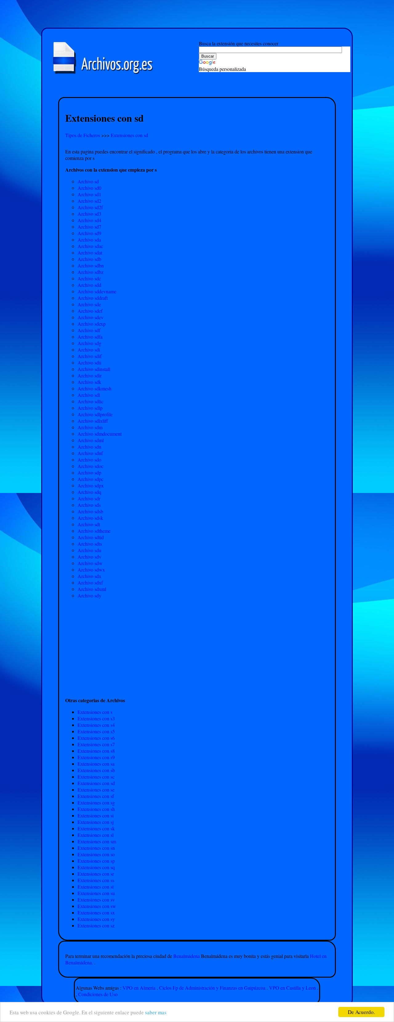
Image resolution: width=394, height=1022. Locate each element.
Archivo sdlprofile (95, 414)
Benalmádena (187, 956)
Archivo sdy (89, 595)
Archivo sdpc (90, 479)
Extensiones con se (96, 789)
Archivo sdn (89, 446)
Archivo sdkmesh (94, 388)
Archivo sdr (89, 498)
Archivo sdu (89, 550)
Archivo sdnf (90, 453)
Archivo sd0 (89, 188)
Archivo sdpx (91, 485)
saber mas (156, 1012)
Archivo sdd (89, 285)
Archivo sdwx (91, 569)
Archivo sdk (89, 382)
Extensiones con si (96, 815)
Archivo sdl (89, 395)
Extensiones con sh (96, 809)
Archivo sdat (90, 252)
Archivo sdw (90, 563)
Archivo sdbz (90, 272)
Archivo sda (89, 239)
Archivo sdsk (90, 518)
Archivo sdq (89, 492)
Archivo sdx (89, 576)
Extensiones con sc (96, 776)
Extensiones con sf (96, 796)
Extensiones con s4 (96, 725)
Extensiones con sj (96, 822)
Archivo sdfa (90, 336)
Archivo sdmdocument (100, 433)
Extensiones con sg (96, 802)
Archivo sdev (90, 317)
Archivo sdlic (90, 401)
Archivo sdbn (91, 265)
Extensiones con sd (129, 135)
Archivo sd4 (89, 220)
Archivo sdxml (92, 589)
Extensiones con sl (96, 835)
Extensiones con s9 (96, 757)
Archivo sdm (90, 427)
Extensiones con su (96, 893)
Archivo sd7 (89, 226)
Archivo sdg (89, 343)
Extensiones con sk (96, 828)
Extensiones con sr (96, 873)
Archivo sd (88, 181)
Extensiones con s (95, 712)
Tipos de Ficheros (83, 135)
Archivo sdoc (90, 466)
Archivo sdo (89, 459)
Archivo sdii (89, 362)
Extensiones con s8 (96, 750)
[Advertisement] (197, 90)
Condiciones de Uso (98, 994)
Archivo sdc (89, 278)
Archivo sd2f (90, 207)
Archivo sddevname (97, 291)
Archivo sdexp (92, 323)
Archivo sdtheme (94, 530)
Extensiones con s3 (96, 718)
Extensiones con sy (96, 919)
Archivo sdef (90, 310)
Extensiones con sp (96, 860)
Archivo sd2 (89, 200)
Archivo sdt (89, 524)
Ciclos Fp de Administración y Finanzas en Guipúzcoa (212, 987)
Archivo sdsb (90, 511)
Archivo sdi (89, 349)
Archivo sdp (89, 472)
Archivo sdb (89, 259)
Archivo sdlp (90, 408)
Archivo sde (89, 304)
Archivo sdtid (91, 537)
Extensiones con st (96, 886)
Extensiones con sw (97, 906)
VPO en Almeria (139, 987)
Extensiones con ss (96, 880)
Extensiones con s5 (96, 731)
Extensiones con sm (97, 841)
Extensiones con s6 (96, 738)
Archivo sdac (90, 246)
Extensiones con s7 (96, 744)
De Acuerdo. (361, 1012)
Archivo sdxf (90, 582)
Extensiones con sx (96, 912)
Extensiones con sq (96, 867)
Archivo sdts (90, 543)
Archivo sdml (91, 440)
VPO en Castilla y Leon (292, 987)
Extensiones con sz (96, 925)
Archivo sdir (90, 375)
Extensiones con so (96, 854)
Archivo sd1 (89, 194)
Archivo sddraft (93, 298)
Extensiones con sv (96, 899)
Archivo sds (89, 505)
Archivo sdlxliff (93, 420)
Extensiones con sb (96, 770)
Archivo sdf (89, 330)
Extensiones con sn (96, 848)
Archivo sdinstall (94, 369)
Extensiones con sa (96, 763)
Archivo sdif (90, 356)
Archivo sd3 (89, 213)
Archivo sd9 (89, 233)
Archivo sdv (89, 556)
